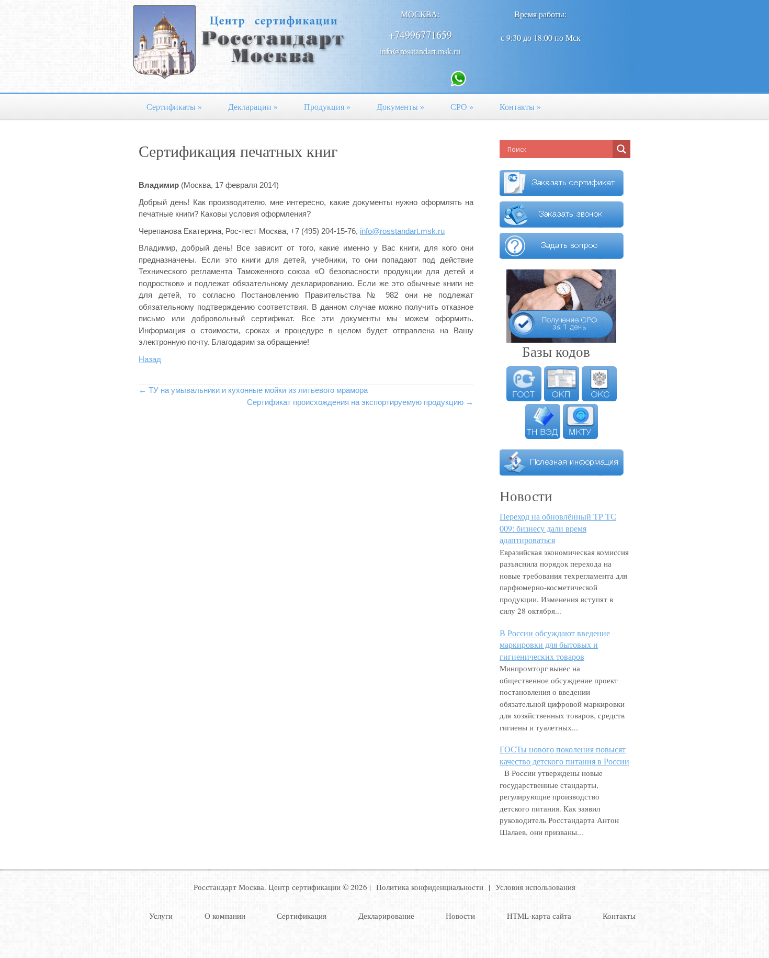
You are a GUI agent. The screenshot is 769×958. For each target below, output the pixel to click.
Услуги (161, 915)
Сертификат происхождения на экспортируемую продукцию (360, 402)
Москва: (420, 13)
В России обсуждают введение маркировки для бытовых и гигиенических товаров (555, 644)
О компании (225, 915)
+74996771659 (420, 35)
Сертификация (301, 915)
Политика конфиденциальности (429, 887)
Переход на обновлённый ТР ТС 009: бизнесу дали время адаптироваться (558, 528)
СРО (461, 106)
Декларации (253, 106)
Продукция (327, 106)
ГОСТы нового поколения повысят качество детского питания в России (564, 755)
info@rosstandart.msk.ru (420, 51)
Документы (400, 106)
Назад (150, 359)
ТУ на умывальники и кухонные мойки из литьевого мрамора (253, 390)
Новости (460, 915)
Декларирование (386, 915)
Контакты (520, 106)
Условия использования (535, 887)
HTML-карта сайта (539, 915)
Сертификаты (174, 106)
